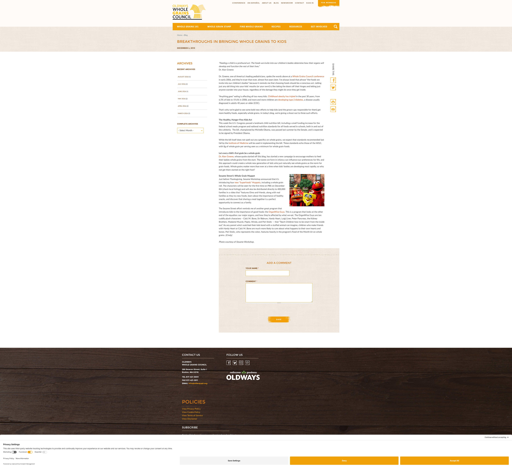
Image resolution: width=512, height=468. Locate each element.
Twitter (333, 88)
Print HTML (333, 102)
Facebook (333, 80)
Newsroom (287, 3)
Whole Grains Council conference (308, 76)
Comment (251, 281)
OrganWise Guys (277, 211)
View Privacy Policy (191, 408)
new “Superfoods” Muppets (248, 182)
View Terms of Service (192, 415)
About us (266, 3)
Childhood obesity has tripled (281, 96)
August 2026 (183, 77)
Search (335, 26)
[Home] (189, 12)
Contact (299, 3)
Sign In (310, 3)
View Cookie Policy (191, 412)
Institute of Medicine (238, 143)
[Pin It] (333, 95)
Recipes (276, 26)
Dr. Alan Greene (226, 156)
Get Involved (319, 26)
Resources (295, 26)
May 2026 (181, 99)
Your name (252, 268)
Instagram (241, 363)
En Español (254, 3)
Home (179, 35)
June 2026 (182, 91)
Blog (276, 3)
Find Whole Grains (251, 26)
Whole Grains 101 (188, 26)
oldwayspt (243, 376)
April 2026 (182, 106)
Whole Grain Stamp (219, 26)
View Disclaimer (189, 418)
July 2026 (181, 84)
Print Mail (333, 109)
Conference (238, 3)
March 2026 (183, 113)
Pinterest (247, 363)
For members (328, 3)
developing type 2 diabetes (290, 99)
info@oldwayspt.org (198, 383)
